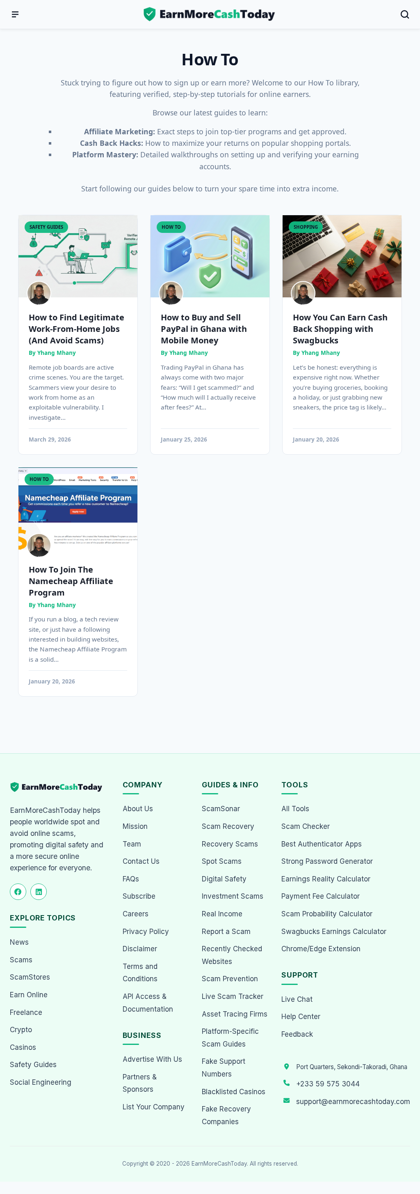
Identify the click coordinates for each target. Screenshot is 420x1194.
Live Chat (297, 999)
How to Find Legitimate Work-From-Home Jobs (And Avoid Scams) (76, 329)
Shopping (306, 227)
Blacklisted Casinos (233, 1092)
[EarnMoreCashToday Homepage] (60, 787)
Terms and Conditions (140, 972)
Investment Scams (232, 896)
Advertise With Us (152, 1059)
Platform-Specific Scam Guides (230, 1037)
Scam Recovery (228, 826)
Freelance (26, 1012)
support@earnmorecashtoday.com (353, 1101)
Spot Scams (222, 861)
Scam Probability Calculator (326, 914)
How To (171, 227)
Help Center (300, 1016)
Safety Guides (46, 227)
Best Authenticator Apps (321, 844)
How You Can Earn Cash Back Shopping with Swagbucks (340, 329)
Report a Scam (226, 931)
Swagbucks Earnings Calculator (333, 931)
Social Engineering (40, 1082)
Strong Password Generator (327, 861)
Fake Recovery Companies (226, 1115)
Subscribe (139, 896)
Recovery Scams (230, 844)
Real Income (222, 914)
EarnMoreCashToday (219, 1163)
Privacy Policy (146, 931)
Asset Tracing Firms (234, 1014)
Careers (135, 914)
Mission (135, 826)
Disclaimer (140, 949)
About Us (138, 809)
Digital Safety (224, 879)
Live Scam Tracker (232, 996)
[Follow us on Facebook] (18, 891)
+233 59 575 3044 (328, 1084)
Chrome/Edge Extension (321, 949)
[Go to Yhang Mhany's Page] (39, 293)
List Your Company (154, 1107)
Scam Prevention (230, 979)
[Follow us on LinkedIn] (38, 891)
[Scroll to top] (404, 1157)
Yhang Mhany (56, 353)
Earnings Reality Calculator (325, 879)
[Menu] (15, 14)
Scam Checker (305, 826)
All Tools (295, 809)
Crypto (21, 1030)
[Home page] (210, 14)
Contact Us (141, 861)
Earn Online (29, 995)
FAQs (131, 879)
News (19, 942)
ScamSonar (221, 809)
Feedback (297, 1034)
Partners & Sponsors (140, 1083)
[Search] (405, 14)
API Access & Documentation (148, 1002)
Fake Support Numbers (223, 1067)
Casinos (23, 1047)
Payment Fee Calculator (320, 896)
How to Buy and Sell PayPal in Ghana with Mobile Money (204, 329)
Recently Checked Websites (232, 955)
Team (132, 844)
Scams (21, 960)
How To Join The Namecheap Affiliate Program (71, 581)
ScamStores (30, 977)
